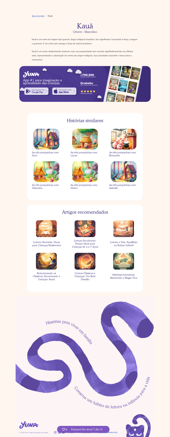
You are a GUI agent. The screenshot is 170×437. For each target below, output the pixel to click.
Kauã (50, 16)
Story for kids (38, 16)
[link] (36, 91)
